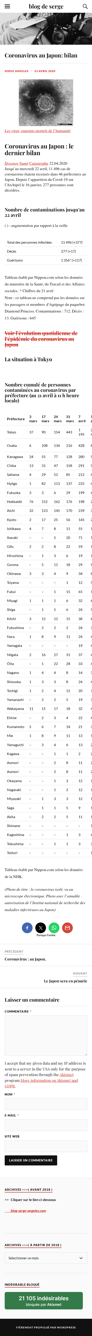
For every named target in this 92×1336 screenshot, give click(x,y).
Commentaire (18, 1011)
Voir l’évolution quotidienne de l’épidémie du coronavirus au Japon (41, 338)
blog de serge (46, 6)
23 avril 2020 (44, 71)
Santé (23, 163)
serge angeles (17, 71)
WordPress (66, 1327)
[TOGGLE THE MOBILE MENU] (7, 6)
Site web (12, 1136)
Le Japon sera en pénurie (65, 980)
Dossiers (12, 163)
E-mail (12, 1115)
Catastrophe (38, 163)
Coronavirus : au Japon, (25, 958)
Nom (10, 1094)
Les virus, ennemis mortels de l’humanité (38, 130)
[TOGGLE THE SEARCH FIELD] (84, 6)
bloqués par (44, 1301)
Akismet (67, 1074)
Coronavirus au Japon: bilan (41, 55)
